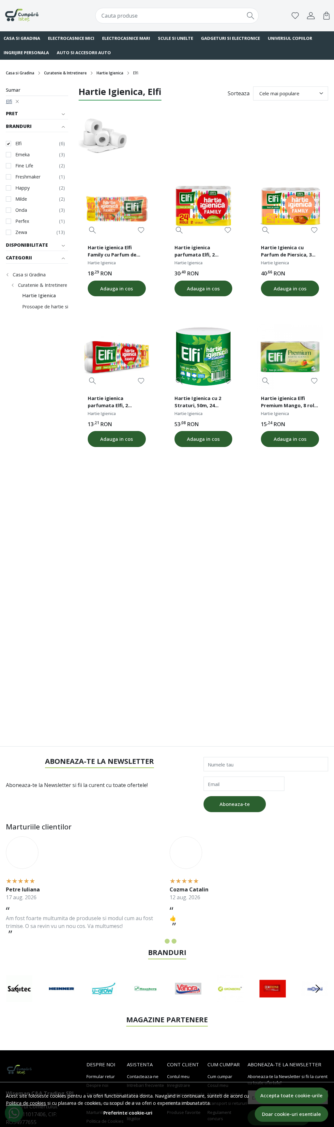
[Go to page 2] (167, 941)
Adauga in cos (116, 288)
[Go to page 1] (160, 941)
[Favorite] (295, 15)
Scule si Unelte (175, 38)
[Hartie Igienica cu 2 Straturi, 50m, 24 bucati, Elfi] (203, 357)
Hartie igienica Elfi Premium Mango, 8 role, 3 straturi (289, 402)
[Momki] (315, 1001)
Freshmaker (27, 177)
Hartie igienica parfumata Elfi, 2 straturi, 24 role (195, 252)
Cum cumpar (219, 1076)
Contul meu (178, 1076)
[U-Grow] (103, 1001)
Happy (22, 188)
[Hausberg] (146, 1001)
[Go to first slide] (317, 988)
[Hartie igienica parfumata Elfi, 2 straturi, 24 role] (203, 206)
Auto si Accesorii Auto (84, 52)
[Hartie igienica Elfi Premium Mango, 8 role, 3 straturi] (290, 357)
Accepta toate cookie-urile (291, 1095)
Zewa (21, 232)
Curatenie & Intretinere (65, 73)
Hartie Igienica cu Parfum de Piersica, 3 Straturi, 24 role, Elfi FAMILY (286, 252)
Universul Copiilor (290, 38)
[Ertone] (272, 1001)
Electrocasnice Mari (126, 38)
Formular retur (100, 1076)
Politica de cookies (26, 1103)
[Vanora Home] (188, 1001)
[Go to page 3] (174, 941)
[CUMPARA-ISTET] (33, 15)
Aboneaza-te (235, 804)
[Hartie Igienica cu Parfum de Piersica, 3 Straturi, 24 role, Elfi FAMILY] (290, 206)
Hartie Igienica (110, 73)
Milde (21, 199)
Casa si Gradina (20, 73)
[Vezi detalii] (92, 230)
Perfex (22, 221)
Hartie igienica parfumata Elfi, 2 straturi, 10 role (108, 402)
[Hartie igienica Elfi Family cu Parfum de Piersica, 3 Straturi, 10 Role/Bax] (117, 206)
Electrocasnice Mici (71, 38)
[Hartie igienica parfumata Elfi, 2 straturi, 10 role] (117, 357)
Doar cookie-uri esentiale (291, 1114)
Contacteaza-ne (143, 1076)
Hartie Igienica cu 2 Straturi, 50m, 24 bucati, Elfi (198, 402)
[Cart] (326, 15)
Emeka (22, 154)
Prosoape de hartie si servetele (55, 306)
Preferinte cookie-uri (127, 1113)
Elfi (9, 101)
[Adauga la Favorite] (141, 230)
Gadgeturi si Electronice (230, 38)
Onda (21, 210)
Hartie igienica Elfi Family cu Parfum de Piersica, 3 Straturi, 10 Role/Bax (114, 252)
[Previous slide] (16, 988)
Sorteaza (239, 93)
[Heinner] (61, 1001)
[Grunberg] (230, 1001)
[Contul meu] (311, 15)
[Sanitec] (19, 1001)
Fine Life (24, 165)
